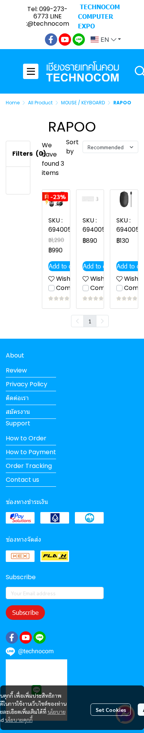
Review (16, 370)
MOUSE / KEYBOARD (83, 102)
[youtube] (65, 39)
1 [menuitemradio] (89, 321)
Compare (70, 287)
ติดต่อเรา (17, 398)
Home (13, 102)
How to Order (26, 438)
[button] (106, 39)
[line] (79, 39)
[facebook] (51, 39)
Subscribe (25, 612)
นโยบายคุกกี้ (19, 719)
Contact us (22, 479)
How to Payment (31, 452)
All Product (40, 102)
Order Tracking (29, 465)
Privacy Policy (26, 384)
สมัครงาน (18, 411)
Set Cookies (111, 709)
